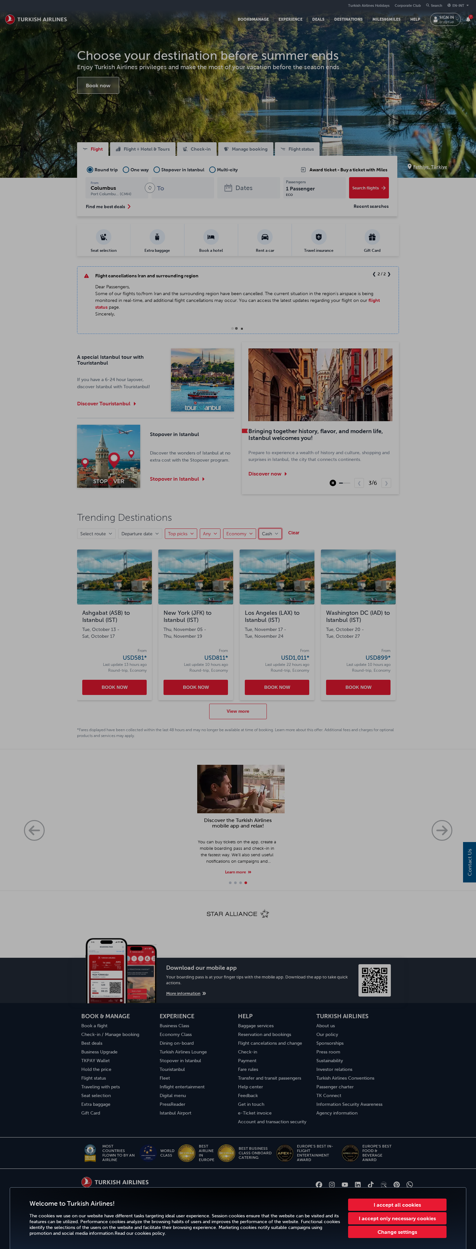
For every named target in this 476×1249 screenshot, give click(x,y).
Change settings (397, 1232)
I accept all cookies (397, 1205)
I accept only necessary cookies (397, 1218)
